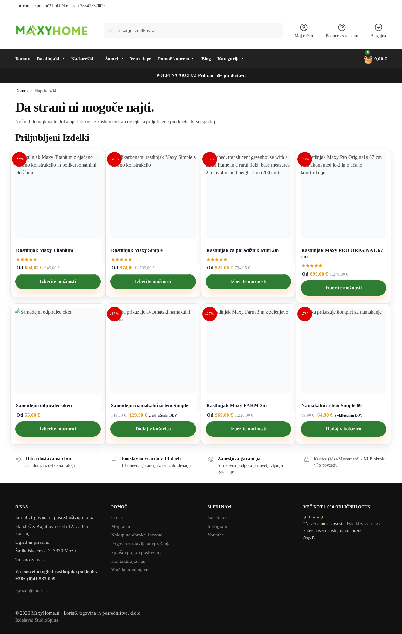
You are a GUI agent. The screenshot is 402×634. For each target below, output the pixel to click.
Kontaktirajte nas (128, 561)
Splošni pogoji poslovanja (137, 552)
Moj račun (304, 35)
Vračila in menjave (129, 569)
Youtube (216, 534)
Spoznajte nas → (32, 590)
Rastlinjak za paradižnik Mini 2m (242, 250)
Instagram (217, 526)
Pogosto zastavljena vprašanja (141, 543)
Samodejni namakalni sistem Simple (149, 405)
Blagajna (378, 35)
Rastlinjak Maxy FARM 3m (236, 405)
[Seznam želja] (91, 158)
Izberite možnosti (58, 281)
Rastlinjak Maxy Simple (137, 250)
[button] (374, 58)
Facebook (217, 517)
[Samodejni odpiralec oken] (58, 351)
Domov (22, 90)
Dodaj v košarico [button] (153, 429)
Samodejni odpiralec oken (44, 405)
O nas (117, 517)
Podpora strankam (342, 35)
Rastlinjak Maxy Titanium (44, 250)
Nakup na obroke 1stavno (137, 534)
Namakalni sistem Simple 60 (331, 405)
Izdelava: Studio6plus (36, 620)
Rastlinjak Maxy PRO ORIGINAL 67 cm (342, 253)
